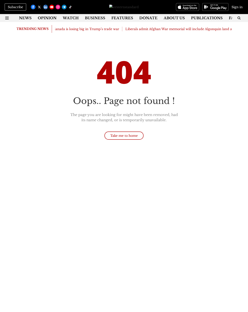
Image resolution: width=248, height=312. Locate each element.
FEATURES (122, 18)
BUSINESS (95, 18)
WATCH (71, 18)
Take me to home (124, 136)
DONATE (148, 18)
